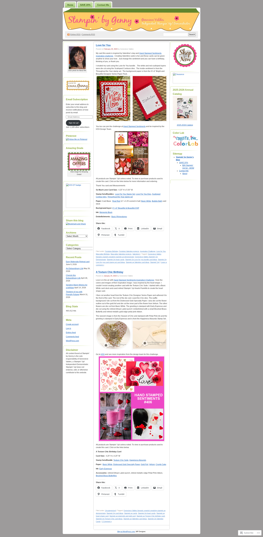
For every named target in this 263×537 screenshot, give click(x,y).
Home (70, 5)
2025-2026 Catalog (185, 125)
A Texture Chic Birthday (109, 272)
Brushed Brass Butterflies (106, 476)
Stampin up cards (130, 513)
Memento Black (106, 212)
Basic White (107, 464)
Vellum (152, 464)
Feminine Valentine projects (129, 251)
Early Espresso (105, 469)
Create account (72, 324)
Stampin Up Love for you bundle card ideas (141, 259)
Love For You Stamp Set (125, 194)
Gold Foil (144, 464)
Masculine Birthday (103, 254)
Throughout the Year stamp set (120, 197)
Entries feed (71, 332)
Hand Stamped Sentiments (134, 126)
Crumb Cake (161, 464)
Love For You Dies (143, 194)
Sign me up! (74, 123)
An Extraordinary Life (74, 268)
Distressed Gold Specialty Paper (126, 464)
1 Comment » (107, 521)
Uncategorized (110, 510)
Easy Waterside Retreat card (77, 262)
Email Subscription (77, 99)
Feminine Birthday (111, 251)
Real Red (116, 201)
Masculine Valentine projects (121, 254)
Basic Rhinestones (119, 217)
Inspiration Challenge (147, 251)
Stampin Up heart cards (115, 259)
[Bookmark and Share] (76, 224)
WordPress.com (72, 341)
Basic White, (146, 201)
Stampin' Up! (155, 262)
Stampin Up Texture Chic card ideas (109, 519)
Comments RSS (88, 34)
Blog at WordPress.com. (126, 531)
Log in (68, 328)
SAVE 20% (85, 5)
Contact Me (103, 5)
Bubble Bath (157, 201)
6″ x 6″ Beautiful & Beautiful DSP (125, 208)
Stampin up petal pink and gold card (122, 516)
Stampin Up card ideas (115, 513)
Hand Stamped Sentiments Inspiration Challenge (134, 280)
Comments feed (72, 337)
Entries (75, 34)
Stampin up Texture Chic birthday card (151, 516)
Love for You (103, 45)
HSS (103, 354)
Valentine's (136, 254)
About (184, 174)
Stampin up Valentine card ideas (137, 262)
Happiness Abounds (137, 460)
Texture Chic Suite (120, 460)
